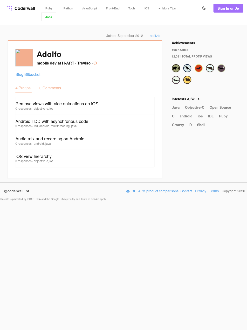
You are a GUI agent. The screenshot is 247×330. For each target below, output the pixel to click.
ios (200, 116)
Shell (201, 124)
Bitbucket (32, 74)
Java (176, 107)
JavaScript (89, 8)
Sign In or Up (228, 8)
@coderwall (14, 190)
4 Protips (23, 88)
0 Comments (50, 88)
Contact (186, 190)
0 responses (23, 108)
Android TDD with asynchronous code (51, 121)
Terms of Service (90, 199)
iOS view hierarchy (33, 156)
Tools (132, 8)
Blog (19, 74)
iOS (146, 8)
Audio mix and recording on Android (49, 138)
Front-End (112, 8)
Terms (214, 190)
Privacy (200, 190)
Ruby (49, 8)
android (186, 116)
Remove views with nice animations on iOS (56, 103)
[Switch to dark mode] (204, 8)
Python (68, 8)
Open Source (220, 107)
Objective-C (194, 107)
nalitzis (155, 35)
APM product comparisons (158, 190)
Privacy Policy (68, 199)
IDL (211, 116)
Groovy (178, 124)
